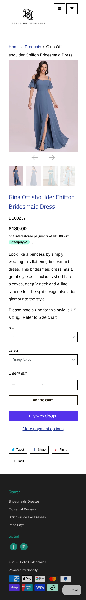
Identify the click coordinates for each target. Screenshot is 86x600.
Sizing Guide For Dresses (27, 517)
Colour (13, 350)
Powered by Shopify (23, 570)
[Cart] (71, 8)
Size (12, 328)
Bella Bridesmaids (33, 562)
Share (42, 449)
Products (33, 46)
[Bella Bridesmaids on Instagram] (24, 546)
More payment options (43, 429)
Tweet (20, 449)
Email (20, 461)
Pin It (63, 449)
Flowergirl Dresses (22, 509)
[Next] (52, 157)
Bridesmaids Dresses (24, 501)
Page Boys (16, 525)
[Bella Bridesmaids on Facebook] (13, 546)
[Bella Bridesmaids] (27, 17)
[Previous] (34, 157)
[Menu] (59, 8)
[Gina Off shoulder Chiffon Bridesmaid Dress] (43, 106)
